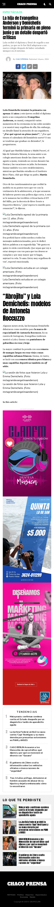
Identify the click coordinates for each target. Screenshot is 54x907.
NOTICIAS (11, 895)
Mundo (32, 897)
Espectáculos (41, 895)
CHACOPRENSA (22, 59)
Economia (24, 897)
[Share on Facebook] (18, 66)
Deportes (29, 895)
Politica (20, 895)
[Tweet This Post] (23, 66)
